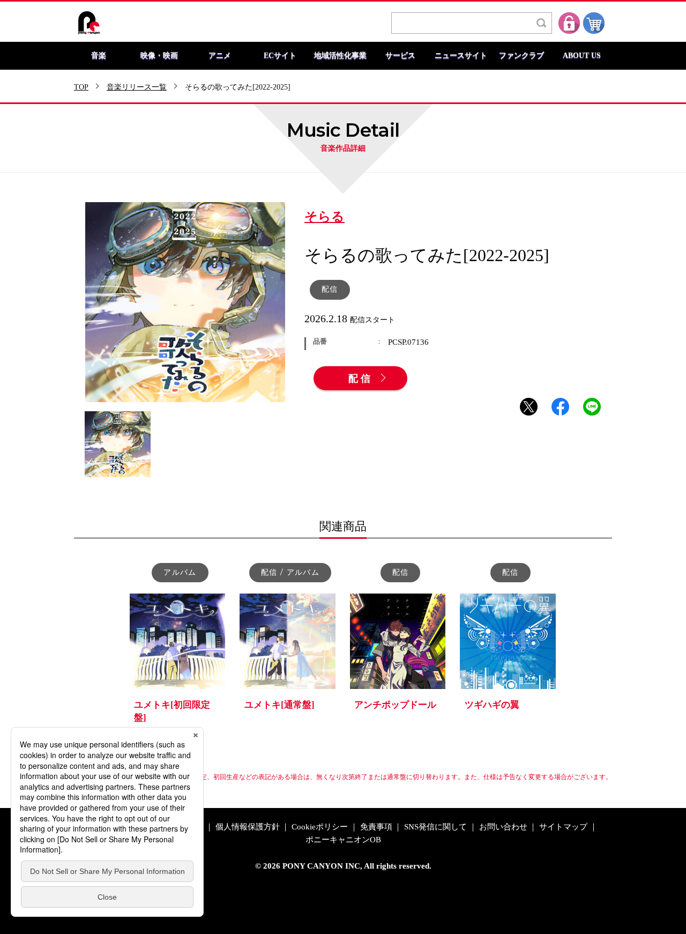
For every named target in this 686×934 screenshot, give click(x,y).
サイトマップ (563, 827)
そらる (324, 217)
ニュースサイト (461, 56)
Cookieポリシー (320, 827)
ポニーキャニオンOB (343, 840)
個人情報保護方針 (247, 827)
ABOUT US (582, 56)
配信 (360, 379)
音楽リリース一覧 (137, 87)
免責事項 (376, 827)
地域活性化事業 (340, 56)
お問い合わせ (503, 827)
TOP (81, 87)
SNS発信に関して (435, 827)
